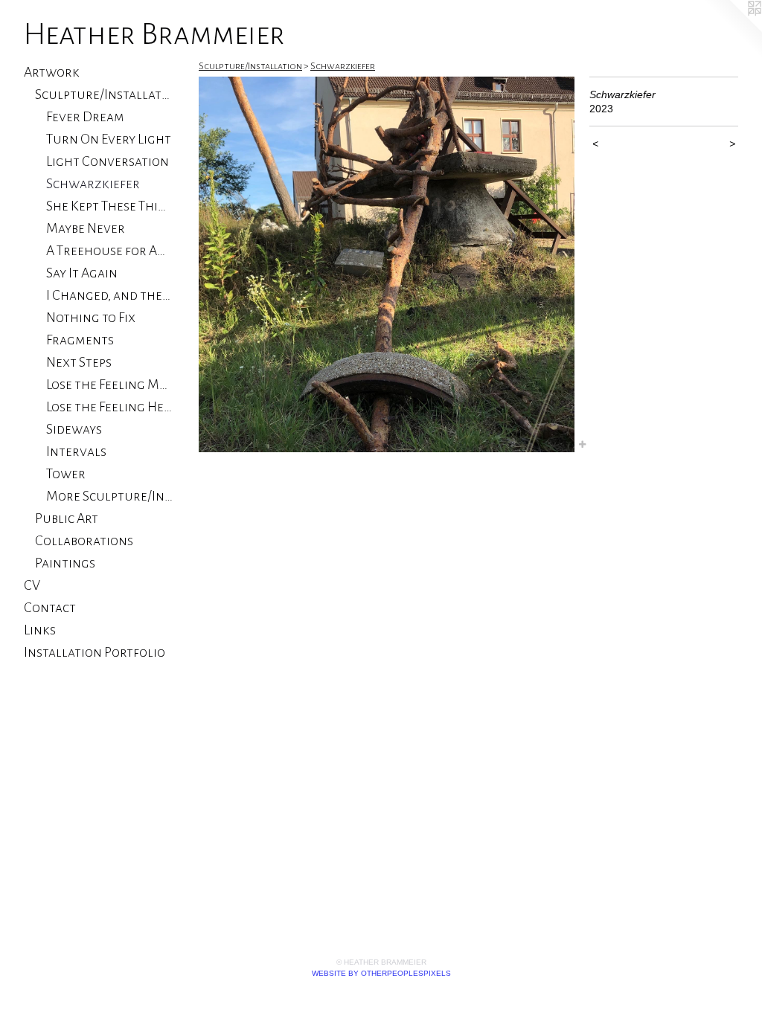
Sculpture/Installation (104, 94)
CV (32, 585)
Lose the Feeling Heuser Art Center (109, 406)
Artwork (52, 72)
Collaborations (84, 540)
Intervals (76, 451)
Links (40, 630)
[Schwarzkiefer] (386, 264)
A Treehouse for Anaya (109, 250)
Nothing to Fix (90, 317)
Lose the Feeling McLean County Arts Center (109, 384)
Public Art (66, 518)
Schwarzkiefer (93, 183)
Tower (66, 473)
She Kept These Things (109, 206)
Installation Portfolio (94, 652)
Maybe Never (85, 228)
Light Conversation (107, 161)
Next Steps (79, 362)
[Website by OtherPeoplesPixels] (732, 30)
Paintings (65, 563)
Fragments (80, 339)
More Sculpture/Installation (109, 496)
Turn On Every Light (108, 139)
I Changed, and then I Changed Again (109, 295)
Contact (50, 607)
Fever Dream (85, 116)
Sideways (74, 429)
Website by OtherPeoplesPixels (381, 973)
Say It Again (82, 273)
